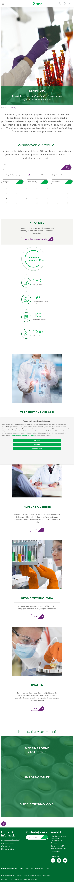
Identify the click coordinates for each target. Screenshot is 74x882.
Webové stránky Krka (42, 868)
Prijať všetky (37, 440)
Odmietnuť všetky (37, 448)
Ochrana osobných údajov (32, 875)
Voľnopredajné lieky (38, 175)
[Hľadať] (59, 3)
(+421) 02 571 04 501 (62, 846)
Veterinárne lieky (62, 175)
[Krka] (37, 3)
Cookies (18, 875)
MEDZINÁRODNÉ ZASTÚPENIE (37, 750)
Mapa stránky (46, 875)
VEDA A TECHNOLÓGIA (37, 804)
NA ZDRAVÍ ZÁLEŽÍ (37, 777)
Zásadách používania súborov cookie (23, 435)
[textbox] (37, 837)
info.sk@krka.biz (60, 848)
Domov (3, 108)
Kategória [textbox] (6, 182)
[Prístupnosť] (70, 3)
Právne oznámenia (7, 875)
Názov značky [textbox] (32, 182)
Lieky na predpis (15, 175)
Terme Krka (29, 868)
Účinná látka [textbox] (56, 182)
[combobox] (12, 181)
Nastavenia (37, 444)
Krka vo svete (55, 851)
